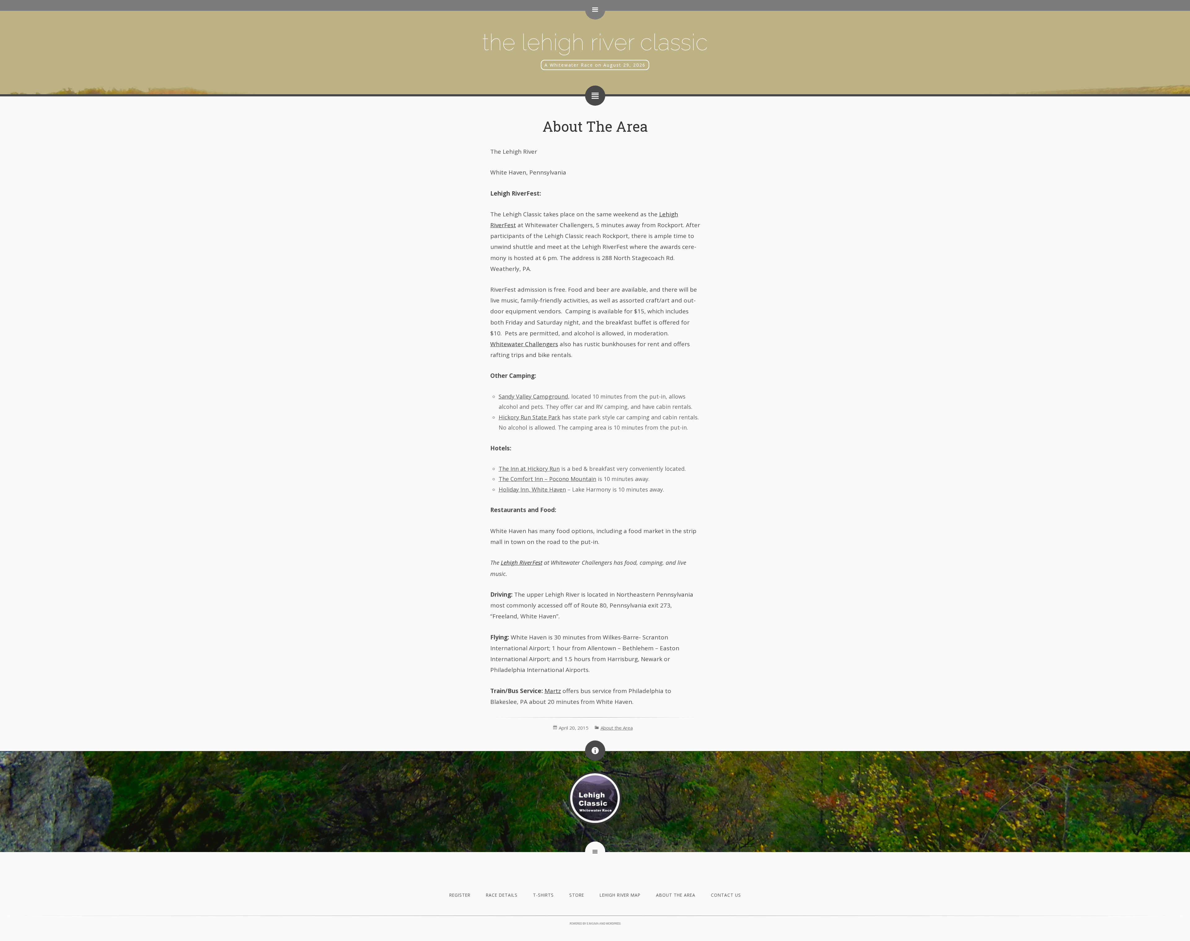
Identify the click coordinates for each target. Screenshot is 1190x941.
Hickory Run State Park (529, 417)
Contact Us (726, 895)
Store (576, 895)
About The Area (595, 126)
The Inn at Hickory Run (529, 468)
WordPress (613, 923)
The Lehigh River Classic (595, 42)
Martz (552, 691)
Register (459, 895)
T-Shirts (543, 895)
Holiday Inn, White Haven (532, 489)
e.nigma (593, 923)
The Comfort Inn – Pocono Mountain (547, 479)
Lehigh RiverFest (521, 563)
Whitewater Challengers (524, 344)
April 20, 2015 (573, 728)
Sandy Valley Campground (533, 396)
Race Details (502, 895)
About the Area (617, 728)
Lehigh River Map (620, 895)
